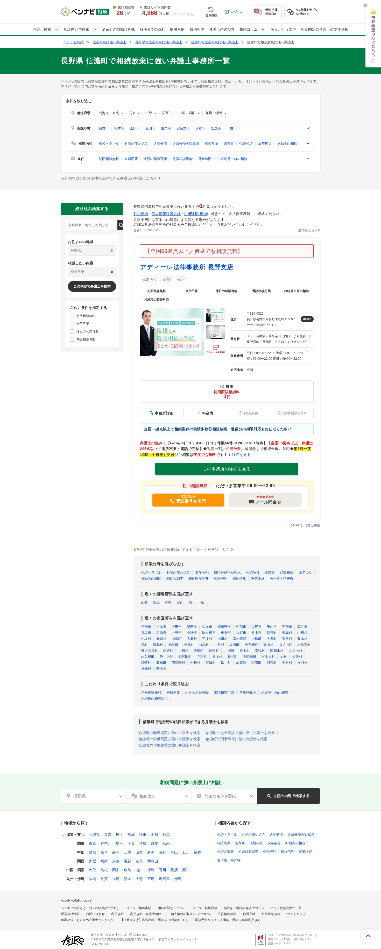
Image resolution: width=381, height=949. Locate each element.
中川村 (195, 662)
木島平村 (304, 645)
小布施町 (251, 645)
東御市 (226, 633)
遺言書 (229, 144)
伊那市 (200, 128)
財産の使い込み (136, 144)
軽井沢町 (166, 657)
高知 (185, 870)
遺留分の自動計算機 (118, 29)
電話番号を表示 (191, 501)
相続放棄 (211, 144)
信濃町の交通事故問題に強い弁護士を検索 (240, 733)
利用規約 (140, 214)
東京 (92, 843)
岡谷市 (302, 627)
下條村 (146, 668)
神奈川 (106, 843)
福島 (166, 834)
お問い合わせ (95, 914)
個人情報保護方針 (166, 214)
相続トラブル (109, 144)
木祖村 (222, 639)
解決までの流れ (152, 29)
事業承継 (258, 578)
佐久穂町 (147, 657)
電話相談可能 (182, 159)
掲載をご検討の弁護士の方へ (244, 908)
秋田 (142, 834)
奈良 (139, 861)
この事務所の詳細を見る (227, 469)
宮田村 (211, 662)
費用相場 (197, 29)
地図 (309, 319)
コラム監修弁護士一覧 (286, 908)
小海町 (229, 651)
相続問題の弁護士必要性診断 (324, 29)
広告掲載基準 (227, 914)
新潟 (156, 603)
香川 (162, 870)
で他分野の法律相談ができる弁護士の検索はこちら (109, 178)
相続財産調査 (198, 578)
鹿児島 (164, 879)
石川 (192, 603)
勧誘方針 (249, 914)
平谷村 (287, 662)
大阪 (92, 861)
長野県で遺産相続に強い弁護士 (158, 42)
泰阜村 (287, 633)
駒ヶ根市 (209, 633)
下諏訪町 (249, 657)
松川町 (226, 662)
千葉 (131, 843)
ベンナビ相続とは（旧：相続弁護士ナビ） (90, 908)
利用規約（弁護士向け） (147, 914)
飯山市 (256, 633)
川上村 (244, 651)
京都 (115, 861)
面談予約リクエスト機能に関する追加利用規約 (227, 920)
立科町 (202, 657)
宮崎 (150, 879)
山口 (139, 870)
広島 (127, 870)
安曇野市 (183, 128)
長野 (168, 603)
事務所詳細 (164, 413)
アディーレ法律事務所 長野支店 (187, 267)
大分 (139, 879)
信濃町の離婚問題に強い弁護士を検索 (169, 733)
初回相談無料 (109, 159)
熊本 (127, 879)
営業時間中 (206, 159)
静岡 (115, 852)
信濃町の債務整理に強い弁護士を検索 (169, 745)
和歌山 (152, 861)
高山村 (268, 645)
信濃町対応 (149, 279)
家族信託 (239, 578)
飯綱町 (199, 651)
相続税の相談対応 (154, 699)
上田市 (135, 128)
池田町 (173, 645)
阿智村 (272, 662)
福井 (204, 603)
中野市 (177, 633)
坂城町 (234, 645)
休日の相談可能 (155, 159)
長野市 (104, 128)
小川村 (183, 651)
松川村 (189, 645)
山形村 (302, 633)
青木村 (217, 657)
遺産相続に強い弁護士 (109, 42)
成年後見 (265, 144)
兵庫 (104, 861)
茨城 (142, 843)
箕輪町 (146, 662)
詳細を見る (241, 455)
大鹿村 (272, 639)
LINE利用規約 (195, 214)
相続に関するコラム (172, 908)
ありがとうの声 (283, 29)
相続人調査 (174, 578)
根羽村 (302, 662)
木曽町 (177, 639)
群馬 (154, 843)
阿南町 (256, 662)
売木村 (161, 668)
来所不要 (131, 159)
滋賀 (127, 861)
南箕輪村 (178, 662)
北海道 (94, 834)
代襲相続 (246, 144)
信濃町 (168, 651)
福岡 (92, 879)
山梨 (144, 603)
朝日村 (272, 633)
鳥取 (92, 870)
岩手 (119, 834)
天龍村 (297, 657)
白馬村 (204, 645)
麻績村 (161, 639)
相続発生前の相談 (233, 159)
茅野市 (287, 627)
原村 (283, 657)
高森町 (241, 662)
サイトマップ (296, 914)
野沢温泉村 (149, 651)
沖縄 (177, 879)
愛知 (92, 852)
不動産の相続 (287, 144)
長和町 (233, 657)
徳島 (150, 870)
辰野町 (214, 651)
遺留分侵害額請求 (185, 144)
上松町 (256, 639)
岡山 (115, 870)
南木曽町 (239, 639)
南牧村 (260, 651)
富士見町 (268, 657)
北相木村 (295, 651)
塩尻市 (216, 128)
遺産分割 (160, 144)
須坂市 (146, 633)
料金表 (208, 413)
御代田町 (185, 657)
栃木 (166, 843)
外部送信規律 (271, 914)
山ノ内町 (285, 645)
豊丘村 (287, 639)
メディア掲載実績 (138, 908)
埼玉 (119, 843)
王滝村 (207, 639)
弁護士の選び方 (222, 29)
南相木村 (277, 651)
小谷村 (219, 645)
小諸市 (192, 633)
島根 (104, 870)
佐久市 (166, 128)
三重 (127, 852)
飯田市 (150, 128)
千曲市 (232, 128)
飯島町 (161, 662)
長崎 (115, 879)
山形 (154, 834)
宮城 (131, 834)
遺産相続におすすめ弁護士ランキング (87, 920)
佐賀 (104, 879)
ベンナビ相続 (74, 42)
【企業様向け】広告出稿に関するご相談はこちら (154, 920)
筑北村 (158, 645)
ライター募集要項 (204, 908)
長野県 (167, 279)
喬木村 (302, 639)
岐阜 (104, 852)
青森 (107, 834)
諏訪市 (161, 633)
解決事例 (177, 29)
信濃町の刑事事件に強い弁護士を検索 (236, 739)
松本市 (119, 128)
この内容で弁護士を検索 (92, 286)
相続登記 (220, 578)
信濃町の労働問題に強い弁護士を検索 (169, 739)
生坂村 (146, 639)
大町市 (241, 633)
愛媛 (174, 870)
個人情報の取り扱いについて (191, 914)
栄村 (144, 645)
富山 (180, 603)
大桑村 (192, 639)
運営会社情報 (70, 914)
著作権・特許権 (281, 578)
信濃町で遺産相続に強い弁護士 (214, 42)
